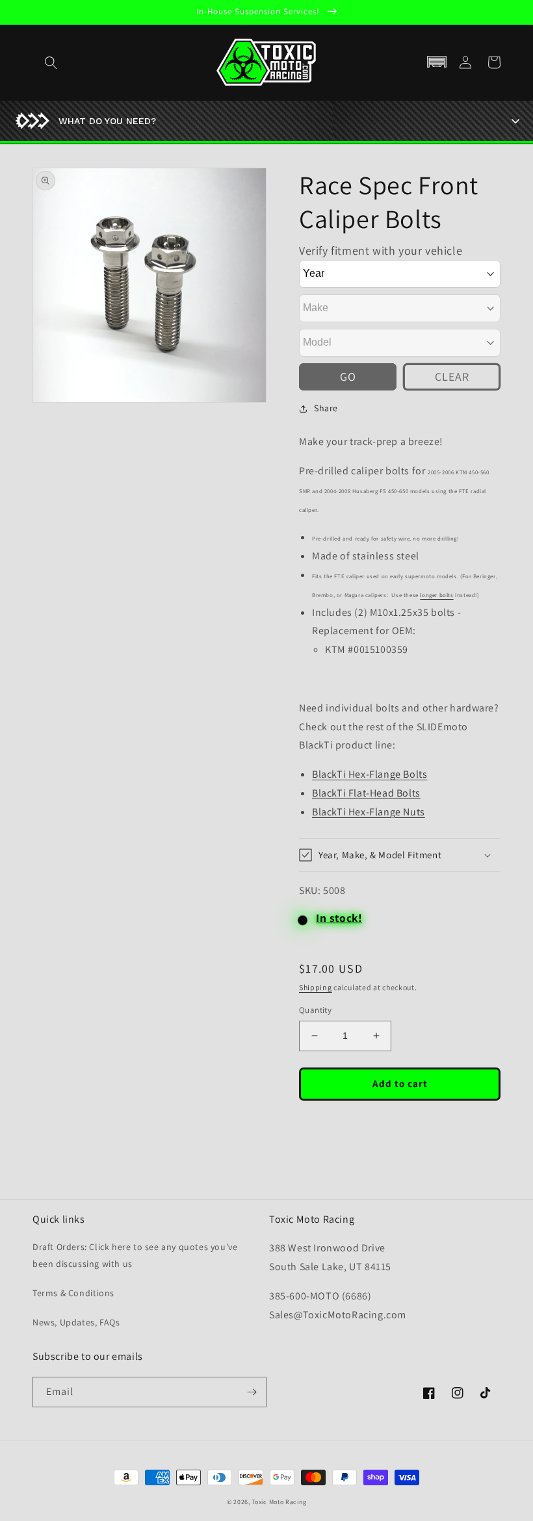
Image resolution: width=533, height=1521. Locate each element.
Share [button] (326, 408)
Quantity (315, 1010)
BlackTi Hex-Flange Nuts (368, 812)
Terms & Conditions (73, 1293)
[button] (437, 62)
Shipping (315, 987)
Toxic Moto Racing (279, 1502)
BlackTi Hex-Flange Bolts (369, 774)
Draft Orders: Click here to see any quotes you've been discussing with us (134, 1255)
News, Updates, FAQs (76, 1322)
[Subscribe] (251, 1392)
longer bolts (436, 595)
